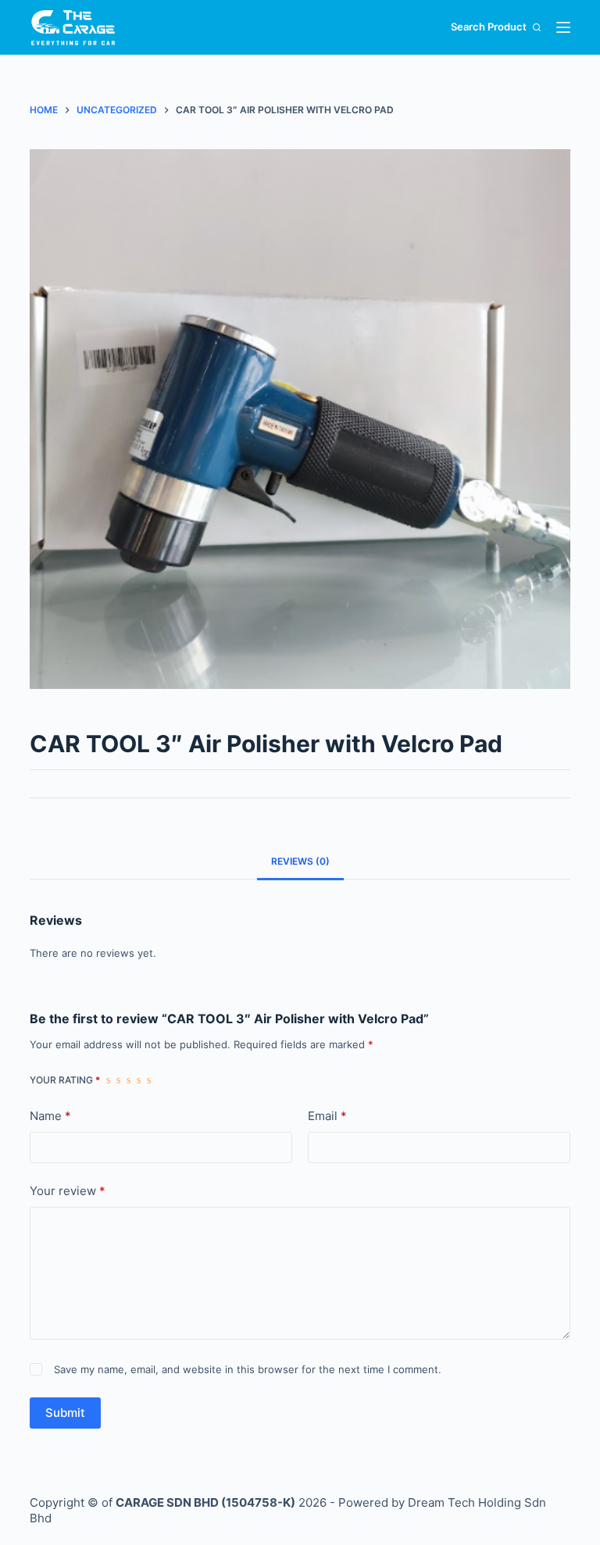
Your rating (65, 1080)
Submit (65, 1412)
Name (50, 1115)
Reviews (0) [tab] (300, 861)
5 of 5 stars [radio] (149, 1080)
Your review (67, 1190)
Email (327, 1115)
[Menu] (563, 27)
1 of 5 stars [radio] (108, 1080)
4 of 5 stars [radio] (139, 1080)
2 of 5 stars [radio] (118, 1080)
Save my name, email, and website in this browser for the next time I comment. (247, 1369)
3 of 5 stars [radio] (128, 1080)
